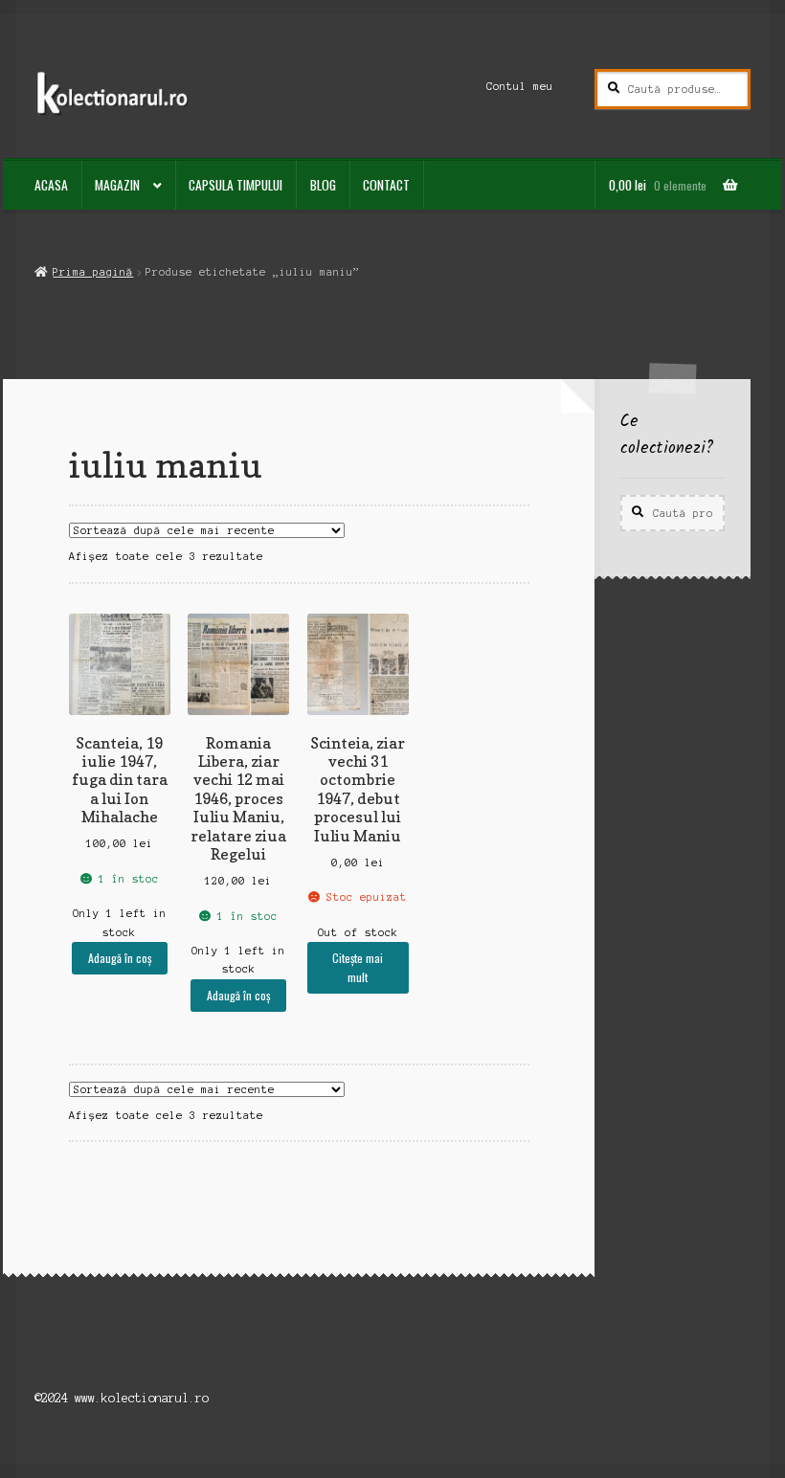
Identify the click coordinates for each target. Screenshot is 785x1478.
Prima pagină (93, 272)
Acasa (51, 184)
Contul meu (519, 86)
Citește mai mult (357, 967)
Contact (386, 184)
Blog (323, 184)
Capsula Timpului (235, 184)
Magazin (117, 184)
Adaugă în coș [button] (119, 958)
